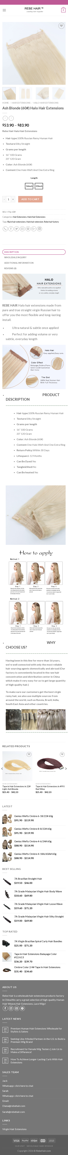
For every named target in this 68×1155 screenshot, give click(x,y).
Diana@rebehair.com (13, 1105)
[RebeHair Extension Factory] (34, 10)
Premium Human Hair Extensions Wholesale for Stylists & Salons (36, 1030)
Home (5, 103)
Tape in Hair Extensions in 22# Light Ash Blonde (16, 787)
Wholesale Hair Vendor (40, 1146)
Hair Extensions (21, 103)
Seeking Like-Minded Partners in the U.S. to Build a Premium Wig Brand (38, 1040)
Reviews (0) (10, 268)
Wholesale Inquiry (15, 257)
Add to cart (30, 199)
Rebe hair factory (51, 221)
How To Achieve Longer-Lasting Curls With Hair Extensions (37, 1061)
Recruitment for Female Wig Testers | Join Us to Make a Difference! (36, 1050)
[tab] (34, 252)
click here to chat (24, 1085)
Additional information (19, 263)
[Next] (60, 53)
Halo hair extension (34, 221)
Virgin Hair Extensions (14, 1129)
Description (11, 252)
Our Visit (20, 1146)
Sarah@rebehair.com (13, 1111)
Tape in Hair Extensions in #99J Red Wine (50, 787)
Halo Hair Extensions (46, 103)
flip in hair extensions (16, 221)
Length (34, 178)
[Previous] (7, 53)
